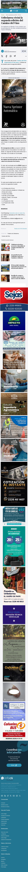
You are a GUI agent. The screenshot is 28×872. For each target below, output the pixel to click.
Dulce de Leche (4, 832)
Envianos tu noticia (5, 806)
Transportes (3, 848)
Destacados (4, 828)
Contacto (3, 802)
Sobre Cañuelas (5, 854)
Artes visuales (4, 865)
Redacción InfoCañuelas (20, 228)
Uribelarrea (3, 817)
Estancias (3, 825)
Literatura (3, 863)
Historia (2, 857)
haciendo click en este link (17, 213)
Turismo (3, 14)
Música (2, 861)
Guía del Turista (5, 810)
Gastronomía (4, 821)
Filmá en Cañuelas (5, 835)
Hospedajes (4, 823)
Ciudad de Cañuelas (5, 815)
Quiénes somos (4, 804)
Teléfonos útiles (4, 846)
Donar (12, 765)
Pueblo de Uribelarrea (13, 233)
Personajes (3, 866)
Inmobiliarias (4, 850)
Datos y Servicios (6, 843)
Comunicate (4, 799)
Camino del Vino (6, 236)
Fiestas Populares (5, 819)
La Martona (3, 834)
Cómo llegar (3, 813)
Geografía (3, 859)
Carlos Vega (3, 837)
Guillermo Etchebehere (6, 839)
